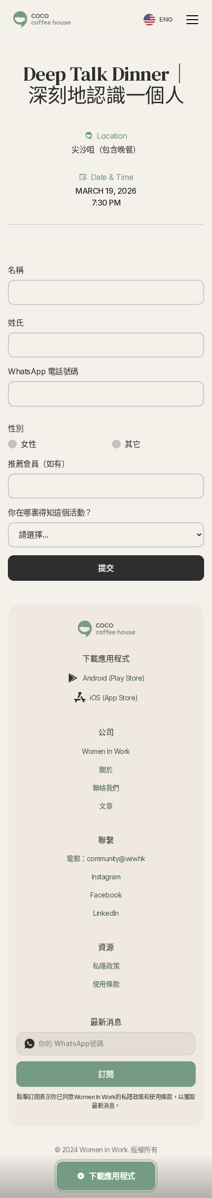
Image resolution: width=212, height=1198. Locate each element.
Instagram (106, 876)
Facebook (106, 895)
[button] (190, 19)
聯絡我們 (106, 787)
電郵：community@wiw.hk (106, 858)
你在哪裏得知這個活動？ (50, 512)
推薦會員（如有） (38, 464)
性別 (15, 428)
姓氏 (15, 323)
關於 (105, 769)
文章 (105, 806)
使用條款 (106, 984)
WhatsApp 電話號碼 (43, 371)
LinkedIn (105, 913)
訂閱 (105, 1074)
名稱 (15, 270)
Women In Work (106, 751)
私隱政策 (106, 965)
